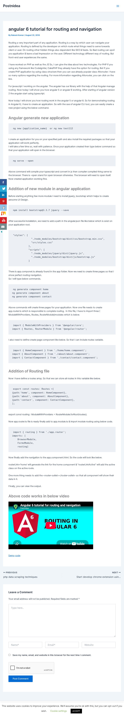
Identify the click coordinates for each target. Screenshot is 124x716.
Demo (11, 555)
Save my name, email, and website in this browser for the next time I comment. (52, 655)
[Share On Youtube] (3, 220)
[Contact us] (3, 226)
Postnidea (11, 6)
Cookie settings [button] (58, 711)
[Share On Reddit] (3, 207)
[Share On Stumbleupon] (3, 214)
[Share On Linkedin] (3, 195)
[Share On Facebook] (3, 182)
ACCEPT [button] (76, 711)
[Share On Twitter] (3, 188)
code (17, 555)
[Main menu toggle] (118, 6)
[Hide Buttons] (1, 231)
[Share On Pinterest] (3, 201)
